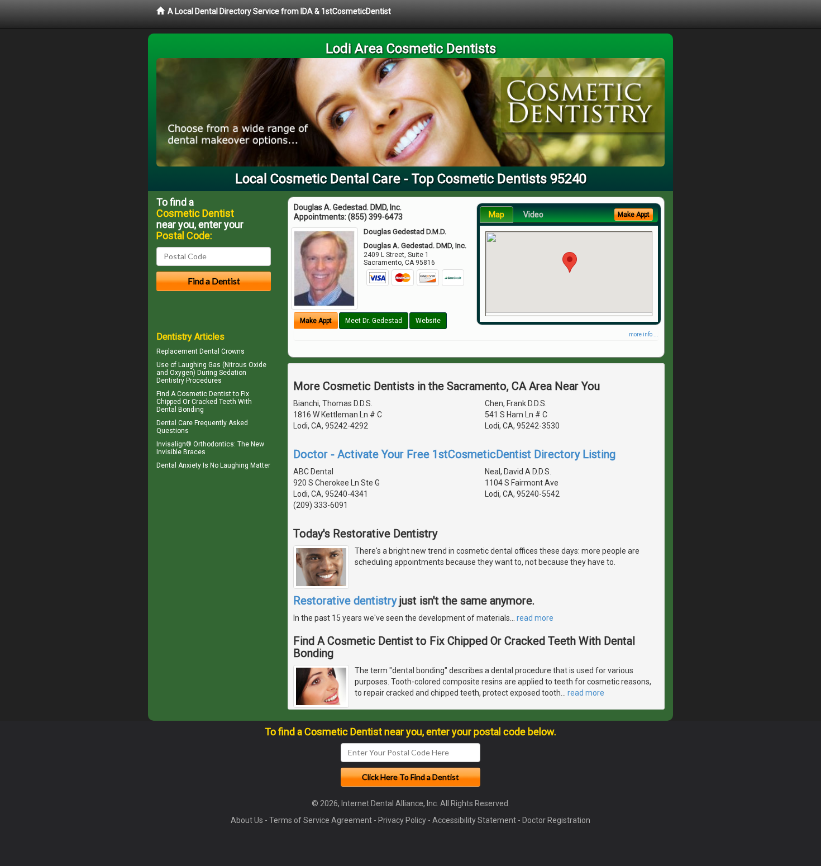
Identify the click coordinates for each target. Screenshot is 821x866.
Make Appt (316, 321)
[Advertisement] (213, 570)
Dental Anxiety (178, 465)
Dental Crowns (222, 351)
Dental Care (174, 423)
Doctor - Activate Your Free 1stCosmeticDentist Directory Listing (454, 454)
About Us (247, 820)
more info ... (643, 334)
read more (535, 617)
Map (496, 214)
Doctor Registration (556, 820)
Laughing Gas (199, 365)
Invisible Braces (181, 452)
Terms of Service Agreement (320, 820)
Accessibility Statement (474, 820)
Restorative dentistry (345, 600)
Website (428, 321)
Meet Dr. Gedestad (373, 321)
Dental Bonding (180, 409)
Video (533, 214)
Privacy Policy (402, 820)
